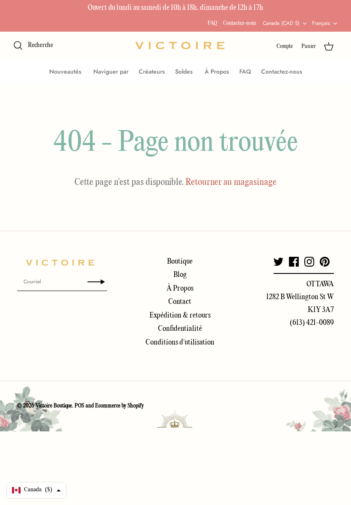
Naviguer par (110, 71)
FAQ (212, 23)
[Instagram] (309, 262)
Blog (180, 275)
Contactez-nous (239, 23)
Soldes (184, 71)
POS (79, 406)
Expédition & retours (180, 316)
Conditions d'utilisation (180, 343)
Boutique (180, 262)
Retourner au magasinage (231, 182)
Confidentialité (180, 329)
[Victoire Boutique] (180, 45)
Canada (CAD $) (281, 23)
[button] (36, 490)
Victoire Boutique (54, 406)
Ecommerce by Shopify (119, 406)
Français (321, 23)
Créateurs (152, 71)
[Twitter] (278, 262)
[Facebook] (294, 262)
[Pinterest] (325, 262)
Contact (179, 302)
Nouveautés (66, 71)
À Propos (217, 71)
